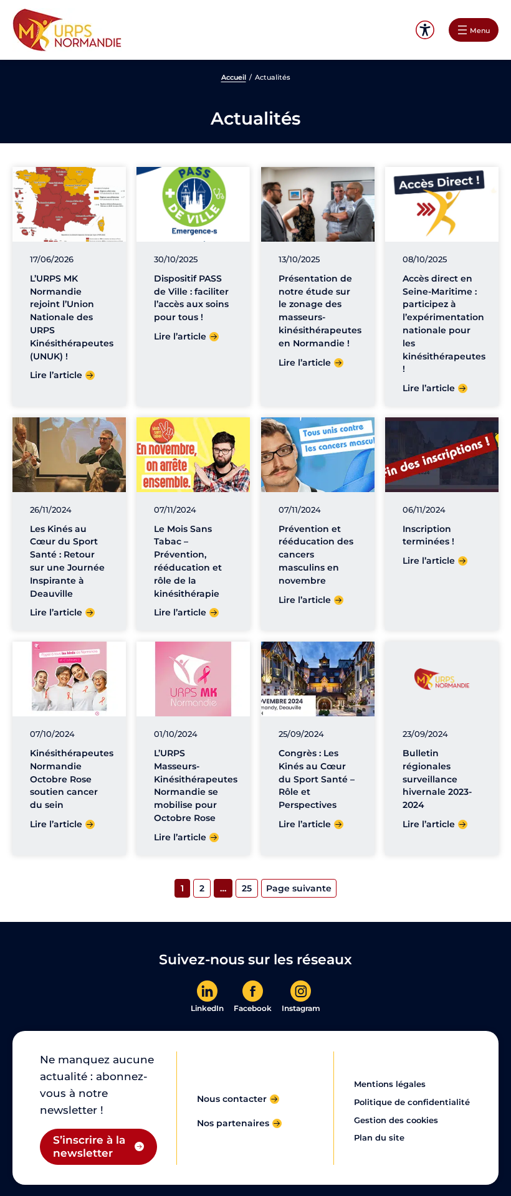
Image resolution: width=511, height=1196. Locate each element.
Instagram (301, 1008)
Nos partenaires (233, 1123)
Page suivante (299, 888)
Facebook (253, 1008)
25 (247, 888)
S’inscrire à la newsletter (89, 1146)
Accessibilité (425, 30)
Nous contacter (232, 1098)
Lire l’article (56, 375)
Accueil (233, 77)
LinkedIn (207, 1008)
